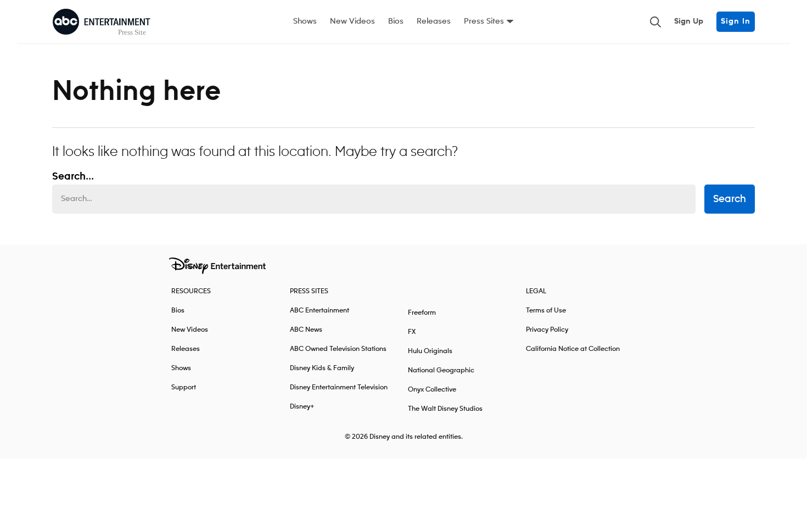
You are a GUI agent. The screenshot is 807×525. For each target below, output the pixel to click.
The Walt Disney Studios (445, 408)
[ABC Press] (101, 22)
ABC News (306, 329)
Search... (73, 176)
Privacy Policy (547, 329)
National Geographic (441, 370)
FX (412, 332)
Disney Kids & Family (322, 368)
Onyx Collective (432, 389)
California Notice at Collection (573, 349)
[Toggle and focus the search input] (655, 21)
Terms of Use (546, 310)
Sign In (735, 21)
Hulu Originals (430, 351)
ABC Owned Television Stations (338, 349)
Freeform (422, 312)
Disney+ (302, 406)
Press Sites (484, 21)
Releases (434, 21)
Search (729, 199)
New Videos (352, 21)
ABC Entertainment (319, 310)
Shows (305, 21)
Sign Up (688, 21)
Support (183, 387)
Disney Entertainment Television (339, 387)
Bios (396, 21)
